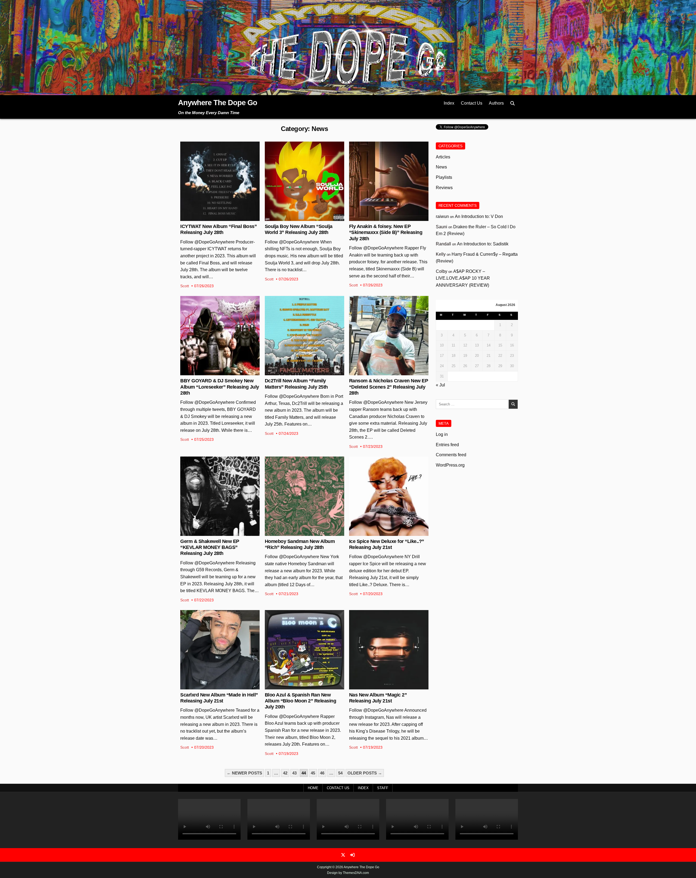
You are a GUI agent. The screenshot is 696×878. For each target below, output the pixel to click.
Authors (496, 103)
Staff (382, 788)
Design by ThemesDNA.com (348, 873)
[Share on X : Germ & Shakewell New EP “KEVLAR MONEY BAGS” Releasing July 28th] (216, 533)
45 (313, 773)
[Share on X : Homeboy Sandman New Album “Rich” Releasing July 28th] (300, 533)
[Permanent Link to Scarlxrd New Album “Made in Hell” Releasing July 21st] (220, 649)
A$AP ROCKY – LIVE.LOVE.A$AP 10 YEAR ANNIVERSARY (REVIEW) (463, 278)
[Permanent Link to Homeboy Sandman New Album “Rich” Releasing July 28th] (304, 496)
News (220, 159)
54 (340, 773)
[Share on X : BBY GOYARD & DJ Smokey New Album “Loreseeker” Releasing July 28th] (216, 372)
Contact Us (471, 103)
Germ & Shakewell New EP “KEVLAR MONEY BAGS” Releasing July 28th (209, 547)
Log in (442, 434)
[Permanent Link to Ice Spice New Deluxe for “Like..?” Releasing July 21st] (388, 496)
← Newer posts (244, 773)
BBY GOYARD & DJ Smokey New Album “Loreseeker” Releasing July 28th (219, 387)
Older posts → (364, 773)
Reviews (444, 187)
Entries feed (447, 444)
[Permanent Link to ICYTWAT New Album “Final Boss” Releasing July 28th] (220, 181)
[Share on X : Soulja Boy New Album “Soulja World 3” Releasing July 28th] (300, 218)
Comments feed (451, 454)
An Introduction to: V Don (479, 216)
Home (313, 788)
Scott (184, 286)
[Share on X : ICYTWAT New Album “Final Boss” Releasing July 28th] (216, 218)
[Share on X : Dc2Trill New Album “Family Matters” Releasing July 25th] (300, 372)
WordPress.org (450, 465)
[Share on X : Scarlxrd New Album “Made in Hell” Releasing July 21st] (216, 686)
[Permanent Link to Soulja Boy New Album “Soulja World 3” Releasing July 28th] (304, 181)
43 (294, 773)
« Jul (440, 385)
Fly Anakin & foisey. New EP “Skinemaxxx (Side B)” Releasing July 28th (385, 232)
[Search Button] (512, 103)
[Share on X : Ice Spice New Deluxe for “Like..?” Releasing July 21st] (384, 533)
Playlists (444, 177)
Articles (443, 157)
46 (322, 773)
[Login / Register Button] (352, 855)
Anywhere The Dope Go (217, 103)
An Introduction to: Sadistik (482, 244)
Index (449, 103)
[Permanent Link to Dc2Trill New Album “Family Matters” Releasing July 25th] (304, 335)
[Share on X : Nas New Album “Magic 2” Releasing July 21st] (384, 686)
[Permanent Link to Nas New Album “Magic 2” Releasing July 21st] (388, 649)
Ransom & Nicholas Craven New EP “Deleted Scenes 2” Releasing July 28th (388, 387)
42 (285, 773)
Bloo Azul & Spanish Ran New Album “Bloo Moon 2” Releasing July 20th (300, 701)
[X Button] (343, 855)
